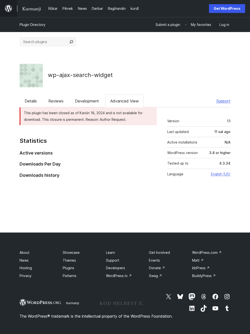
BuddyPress (204, 276)
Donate (157, 268)
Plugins (68, 268)
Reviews (55, 101)
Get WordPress (227, 8)
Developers (115, 268)
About (24, 252)
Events (154, 260)
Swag (155, 276)
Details (31, 101)
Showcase (71, 252)
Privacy (25, 276)
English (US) (220, 174)
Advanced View (124, 101)
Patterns (69, 276)
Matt (198, 260)
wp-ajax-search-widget (80, 74)
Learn (110, 252)
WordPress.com (207, 252)
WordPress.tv (119, 276)
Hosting (26, 268)
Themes (69, 260)
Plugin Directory (32, 24)
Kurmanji (72, 303)
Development (87, 101)
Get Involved (159, 252)
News (24, 260)
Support (223, 101)
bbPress (201, 268)
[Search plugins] (71, 42)
